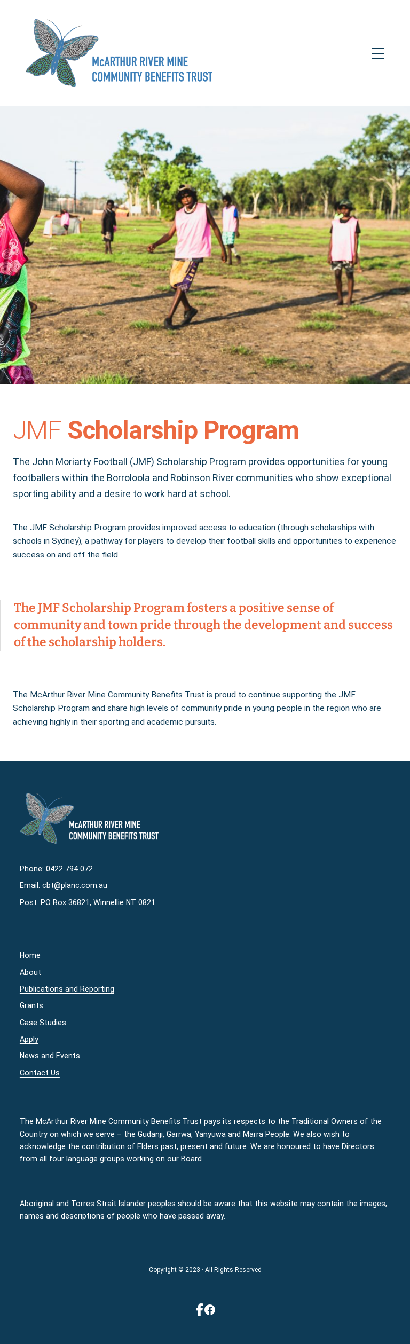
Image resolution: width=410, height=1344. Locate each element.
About (30, 972)
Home (30, 955)
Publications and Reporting (67, 989)
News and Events (50, 1055)
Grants (31, 1005)
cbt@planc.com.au (74, 885)
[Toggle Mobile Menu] (348, 53)
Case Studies (43, 1022)
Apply (29, 1039)
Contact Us (40, 1072)
